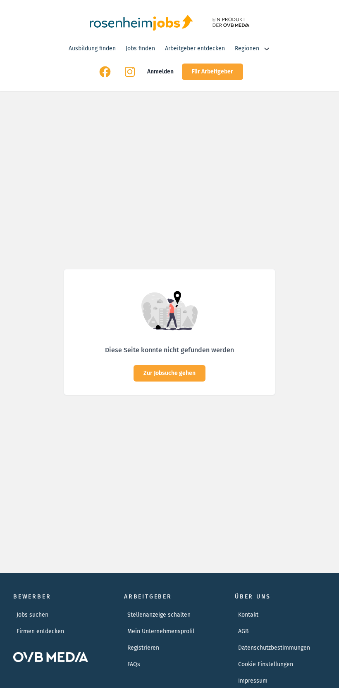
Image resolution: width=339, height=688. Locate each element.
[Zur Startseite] (141, 22)
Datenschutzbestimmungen (274, 647)
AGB (243, 631)
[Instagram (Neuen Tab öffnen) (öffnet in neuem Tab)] (130, 72)
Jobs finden (140, 48)
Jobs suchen (32, 614)
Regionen (247, 48)
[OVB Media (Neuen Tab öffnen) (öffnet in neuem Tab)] (230, 22)
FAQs (133, 664)
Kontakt (248, 614)
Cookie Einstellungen (265, 664)
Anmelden (160, 71)
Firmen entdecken (40, 631)
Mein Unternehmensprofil (160, 631)
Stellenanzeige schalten (159, 614)
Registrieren (143, 647)
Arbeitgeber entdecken (195, 48)
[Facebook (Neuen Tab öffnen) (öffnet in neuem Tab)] (105, 72)
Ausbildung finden (92, 48)
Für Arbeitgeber (212, 71)
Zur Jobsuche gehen (169, 373)
